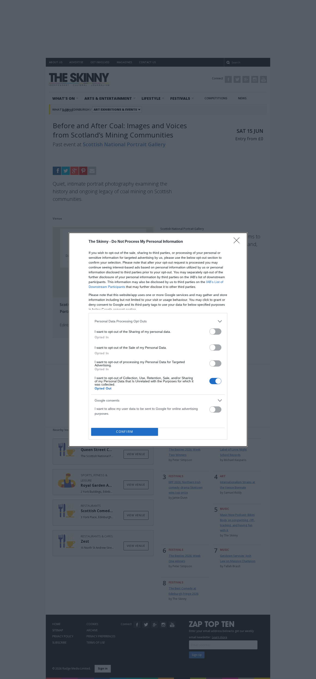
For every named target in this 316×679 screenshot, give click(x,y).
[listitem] (158, 321)
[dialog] (158, 339)
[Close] (238, 241)
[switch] (215, 331)
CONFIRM (124, 431)
